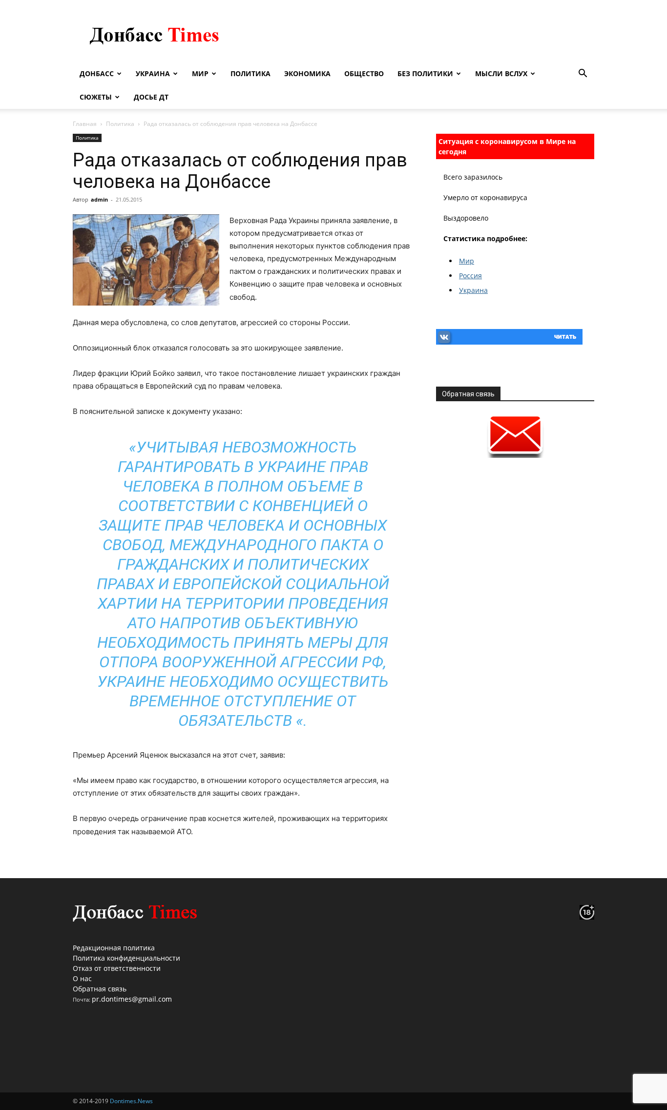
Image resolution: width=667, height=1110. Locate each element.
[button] (582, 74)
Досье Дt (151, 97)
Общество (364, 73)
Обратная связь (99, 988)
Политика (250, 73)
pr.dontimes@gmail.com (132, 999)
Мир (200, 73)
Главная (85, 124)
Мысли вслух (501, 73)
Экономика (307, 73)
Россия (470, 275)
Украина (153, 73)
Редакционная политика (114, 947)
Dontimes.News (131, 1101)
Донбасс (97, 73)
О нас (82, 978)
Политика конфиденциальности (126, 958)
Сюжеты (96, 97)
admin (99, 199)
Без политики (425, 73)
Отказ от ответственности (117, 968)
